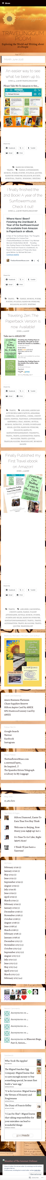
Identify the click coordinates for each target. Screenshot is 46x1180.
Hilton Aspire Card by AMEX (18, 707)
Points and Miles (14, 617)
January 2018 (10, 937)
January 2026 (10, 871)
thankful (34, 433)
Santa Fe (27, 430)
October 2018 (11, 919)
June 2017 (9, 963)
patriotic (17, 424)
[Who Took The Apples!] (39, 1065)
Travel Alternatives (23, 435)
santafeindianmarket (17, 433)
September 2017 (12, 952)
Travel (10, 170)
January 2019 (10, 908)
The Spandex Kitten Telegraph (19, 770)
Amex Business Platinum (16, 700)
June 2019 (9, 893)
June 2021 (9, 878)
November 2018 (12, 915)
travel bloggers (26, 623)
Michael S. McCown (10, 1127)
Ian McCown (9, 1063)
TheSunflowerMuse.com (16, 759)
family (22, 170)
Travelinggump (30, 81)
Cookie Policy (37, 1170)
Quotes (38, 173)
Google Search (11, 731)
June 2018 (9, 926)
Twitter (8, 735)
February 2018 (11, 933)
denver (14, 419)
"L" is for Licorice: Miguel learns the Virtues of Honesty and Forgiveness (20, 1094)
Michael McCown (10, 1087)
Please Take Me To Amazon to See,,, (21, 85)
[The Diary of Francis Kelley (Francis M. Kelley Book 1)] (39, 1108)
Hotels (34, 421)
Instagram (9, 742)
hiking (27, 421)
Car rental (21, 416)
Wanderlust (27, 441)
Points (26, 424)
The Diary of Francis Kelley (18, 1105)
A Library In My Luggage (16, 773)
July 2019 (8, 889)
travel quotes (28, 438)
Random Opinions (24, 167)
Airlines (25, 410)
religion (27, 175)
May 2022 (9, 874)
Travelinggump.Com (23, 36)
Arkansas (34, 413)
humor (7, 173)
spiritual (9, 178)
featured (23, 419)
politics (30, 173)
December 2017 (11, 941)
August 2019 (10, 885)
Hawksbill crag (15, 421)
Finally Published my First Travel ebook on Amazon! (23, 461)
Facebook (9, 738)
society (36, 175)
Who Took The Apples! (16, 1061)
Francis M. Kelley (10, 1108)
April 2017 (9, 970)
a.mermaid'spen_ (13, 762)
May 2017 (8, 967)
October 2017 (10, 948)
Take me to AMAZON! (14, 336)
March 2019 (10, 900)
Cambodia (10, 416)
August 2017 (10, 956)
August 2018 (10, 922)
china (30, 416)
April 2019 (9, 897)
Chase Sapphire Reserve (16, 703)
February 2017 (11, 978)
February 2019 (11, 904)
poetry (21, 173)
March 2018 (10, 930)
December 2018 (12, 911)
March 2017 (9, 974)
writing (36, 178)
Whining (27, 178)
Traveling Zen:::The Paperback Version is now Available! (23, 321)
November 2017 (12, 945)
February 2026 (11, 867)
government (32, 170)
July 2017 (8, 959)
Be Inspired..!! (11, 766)
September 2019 (12, 882)
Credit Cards (15, 612)
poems (15, 173)
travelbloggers (12, 441)
